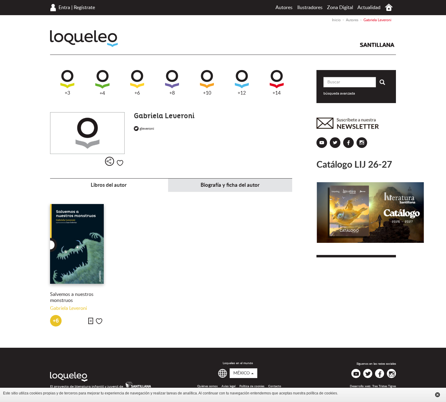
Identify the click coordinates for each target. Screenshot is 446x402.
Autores (283, 7)
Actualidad (368, 7)
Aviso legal (228, 386)
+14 (276, 93)
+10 (207, 93)
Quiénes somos (207, 386)
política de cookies (321, 393)
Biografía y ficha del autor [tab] (230, 185)
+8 (172, 93)
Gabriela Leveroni (68, 308)
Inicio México (389, 7)
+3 (67, 93)
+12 (242, 93)
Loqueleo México (84, 38)
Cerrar (437, 394)
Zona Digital (340, 7)
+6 (137, 93)
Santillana (377, 45)
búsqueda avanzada (339, 93)
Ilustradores (310, 7)
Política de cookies (251, 386)
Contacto (274, 386)
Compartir (109, 161)
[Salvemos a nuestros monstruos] (77, 244)
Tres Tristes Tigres (384, 386)
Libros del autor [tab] (109, 185)
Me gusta (120, 163)
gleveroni (145, 128)
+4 (102, 93)
